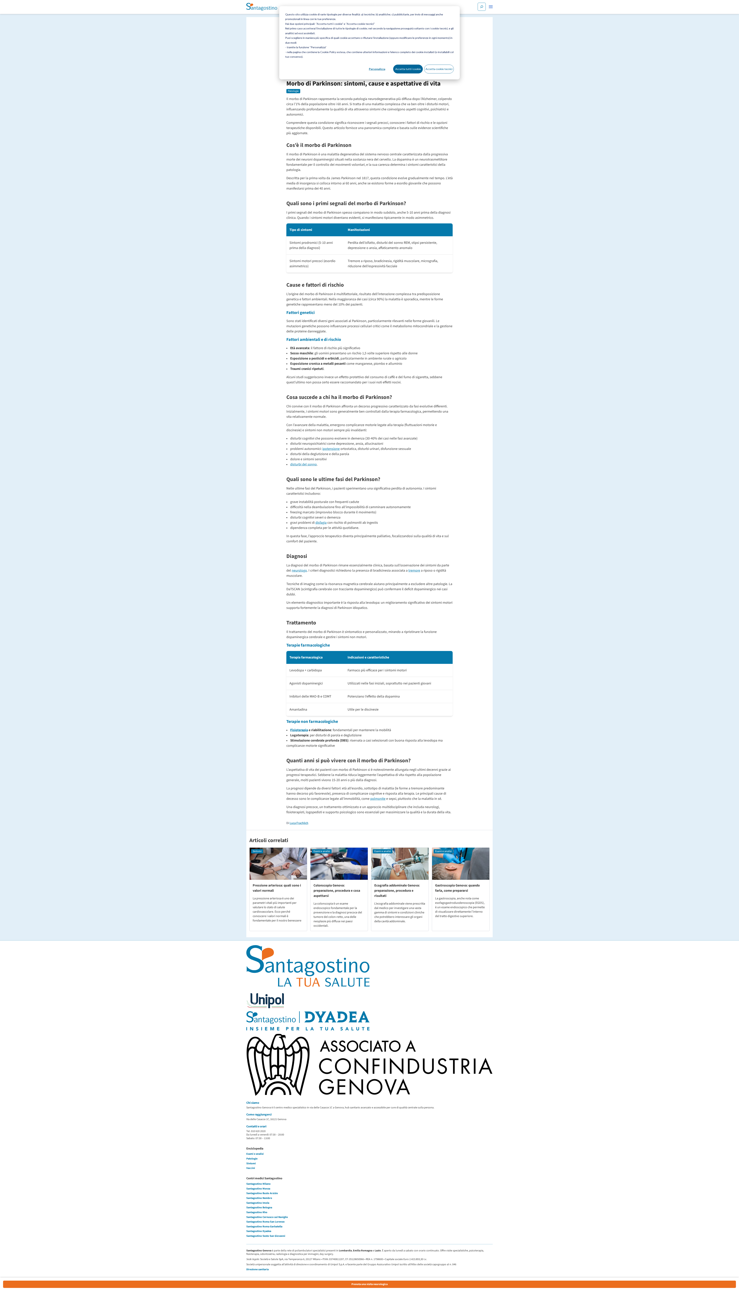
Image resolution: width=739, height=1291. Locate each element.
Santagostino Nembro (259, 1198)
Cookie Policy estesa (332, 52)
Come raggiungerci (259, 1114)
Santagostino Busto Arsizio (262, 1193)
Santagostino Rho (256, 1212)
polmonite (377, 798)
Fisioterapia (299, 730)
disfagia (321, 522)
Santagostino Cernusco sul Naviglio (267, 1217)
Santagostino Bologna (259, 1207)
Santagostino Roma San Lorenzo (265, 1222)
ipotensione (331, 448)
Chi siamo (252, 1103)
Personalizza (377, 69)
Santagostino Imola (257, 1203)
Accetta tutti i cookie (408, 69)
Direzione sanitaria (257, 1269)
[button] (491, 7)
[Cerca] (482, 7)
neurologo (299, 570)
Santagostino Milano (258, 1184)
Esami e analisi (321, 851)
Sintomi (257, 851)
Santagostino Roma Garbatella (264, 1227)
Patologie (293, 91)
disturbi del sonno (303, 464)
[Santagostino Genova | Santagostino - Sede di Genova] (261, 7)
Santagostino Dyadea (258, 1231)
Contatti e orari (256, 1126)
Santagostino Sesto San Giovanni (265, 1236)
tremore (414, 570)
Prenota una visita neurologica (369, 1284)
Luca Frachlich (299, 823)
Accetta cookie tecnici (439, 69)
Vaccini (250, 1168)
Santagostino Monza (258, 1189)
